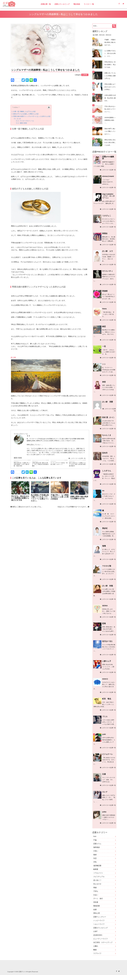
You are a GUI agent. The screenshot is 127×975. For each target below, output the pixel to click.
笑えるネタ (97, 884)
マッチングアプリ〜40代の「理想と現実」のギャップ (59, 463)
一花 (104, 346)
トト (104, 364)
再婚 (95, 887)
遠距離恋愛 (97, 865)
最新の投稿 (23, 123)
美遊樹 (105, 291)
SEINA (105, 606)
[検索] (114, 26)
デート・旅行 (98, 898)
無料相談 (96, 847)
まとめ (19, 118)
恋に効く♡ (97, 880)
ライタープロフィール (27, 121)
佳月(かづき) (107, 641)
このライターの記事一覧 (78, 458)
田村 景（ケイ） (108, 417)
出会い (95, 895)
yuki (104, 734)
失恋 (95, 858)
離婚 (95, 950)
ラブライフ (97, 953)
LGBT (95, 931)
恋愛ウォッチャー (99, 917)
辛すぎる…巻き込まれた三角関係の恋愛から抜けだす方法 (20, 498)
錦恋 (104, 326)
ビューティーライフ (100, 939)
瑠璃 (104, 546)
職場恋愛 (96, 906)
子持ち (95, 891)
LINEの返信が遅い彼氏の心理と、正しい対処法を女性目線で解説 (40, 464)
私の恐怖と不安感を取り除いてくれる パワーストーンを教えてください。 (40, 498)
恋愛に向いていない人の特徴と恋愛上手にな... (110, 75)
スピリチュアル (98, 876)
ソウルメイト (98, 873)
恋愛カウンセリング (62, 4)
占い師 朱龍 (107, 586)
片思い (95, 851)
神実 (104, 382)
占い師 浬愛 (107, 402)
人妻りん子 (106, 661)
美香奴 (105, 233)
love (94, 836)
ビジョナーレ (107, 754)
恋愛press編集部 (108, 157)
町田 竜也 (106, 699)
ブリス (105, 717)
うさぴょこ (106, 216)
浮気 (95, 862)
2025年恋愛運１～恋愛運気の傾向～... (110, 120)
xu (103, 491)
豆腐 (104, 774)
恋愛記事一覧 (46, 4)
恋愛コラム (97, 843)
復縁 (95, 854)
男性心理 (96, 913)
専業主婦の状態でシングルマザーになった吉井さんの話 (31, 116)
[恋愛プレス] (20, 4)
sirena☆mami (108, 176)
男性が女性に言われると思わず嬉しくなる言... (110, 142)
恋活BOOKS (97, 935)
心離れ (95, 946)
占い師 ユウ (107, 251)
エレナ (105, 792)
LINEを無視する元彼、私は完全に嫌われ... (110, 97)
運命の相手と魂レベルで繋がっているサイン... (110, 131)
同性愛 (95, 902)
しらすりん (106, 471)
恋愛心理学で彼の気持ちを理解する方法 (79, 497)
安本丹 (105, 453)
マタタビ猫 (106, 566)
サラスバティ (107, 271)
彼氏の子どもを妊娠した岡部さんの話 (25, 114)
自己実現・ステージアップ (102, 942)
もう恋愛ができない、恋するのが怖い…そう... (110, 53)
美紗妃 (105, 528)
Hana (104, 309)
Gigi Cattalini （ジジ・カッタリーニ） (108, 196)
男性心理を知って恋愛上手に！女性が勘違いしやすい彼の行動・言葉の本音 (22, 464)
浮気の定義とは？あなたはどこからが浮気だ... (110, 86)
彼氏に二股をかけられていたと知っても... (27, 507)
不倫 (95, 840)
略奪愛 (95, 869)
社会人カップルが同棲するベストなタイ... (73, 507)
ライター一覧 (89, 4)
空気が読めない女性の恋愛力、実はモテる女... (110, 64)
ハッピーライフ (98, 920)
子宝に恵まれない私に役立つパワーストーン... (110, 109)
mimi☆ (105, 679)
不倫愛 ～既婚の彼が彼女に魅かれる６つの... (110, 42)
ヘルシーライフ (98, 924)
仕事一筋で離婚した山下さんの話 (24, 111)
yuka (104, 812)
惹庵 (104, 623)
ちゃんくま (106, 435)
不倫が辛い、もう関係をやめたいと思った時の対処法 (60, 497)
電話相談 (76, 4)
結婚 (95, 909)
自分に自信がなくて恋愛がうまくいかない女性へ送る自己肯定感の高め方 (77, 464)
